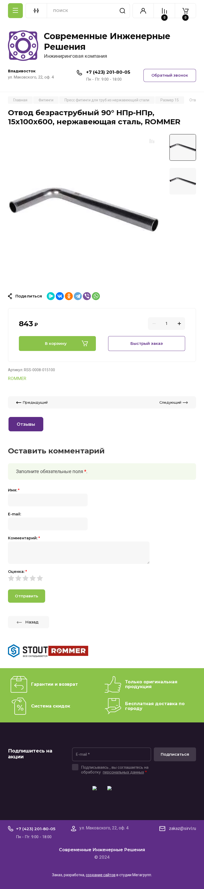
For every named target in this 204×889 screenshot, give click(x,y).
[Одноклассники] (69, 296)
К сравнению (152, 141)
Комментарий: (24, 538)
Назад (32, 622)
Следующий (170, 402)
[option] (83, 209)
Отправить (26, 595)
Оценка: (17, 571)
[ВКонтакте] (60, 296)
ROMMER (17, 378)
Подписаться (175, 754)
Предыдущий (35, 402)
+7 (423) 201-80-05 (108, 72)
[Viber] (87, 296)
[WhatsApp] (96, 296)
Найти (122, 10)
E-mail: (14, 514)
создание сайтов (101, 875)
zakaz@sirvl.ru (182, 828)
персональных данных (123, 772)
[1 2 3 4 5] (102, 578)
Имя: (13, 490)
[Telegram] (78, 296)
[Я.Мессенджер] (51, 296)
